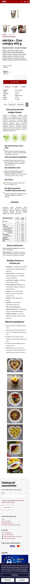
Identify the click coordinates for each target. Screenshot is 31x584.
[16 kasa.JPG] (15, 432)
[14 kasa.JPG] (15, 415)
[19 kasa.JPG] (15, 449)
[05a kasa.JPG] (15, 364)
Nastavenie (15, 575)
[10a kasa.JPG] (15, 398)
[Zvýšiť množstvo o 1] (25, 77)
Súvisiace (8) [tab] (12, 104)
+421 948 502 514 (8, 534)
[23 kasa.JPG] (15, 465)
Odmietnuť (7, 580)
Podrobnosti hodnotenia (9, 36)
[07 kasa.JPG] (15, 382)
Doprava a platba (6, 521)
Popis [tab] (5, 104)
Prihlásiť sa (7, 507)
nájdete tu (25, 571)
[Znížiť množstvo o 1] (17, 77)
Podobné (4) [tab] (20, 104)
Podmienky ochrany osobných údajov (11, 524)
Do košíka (16, 82)
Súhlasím (22, 580)
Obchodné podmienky (7, 523)
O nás (3, 519)
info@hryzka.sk (8, 532)
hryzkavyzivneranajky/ (9, 538)
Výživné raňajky (18, 90)
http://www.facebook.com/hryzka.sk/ (13, 536)
